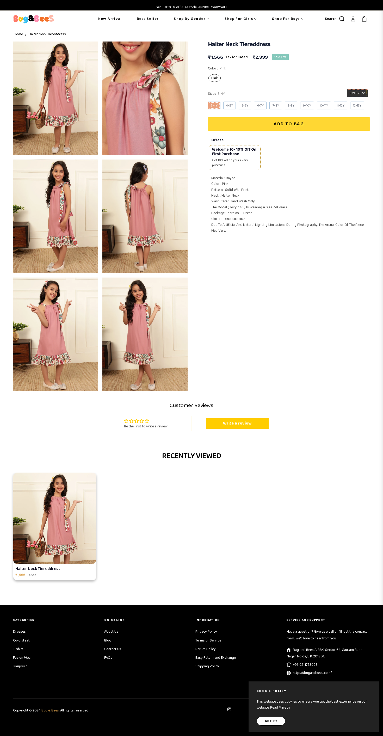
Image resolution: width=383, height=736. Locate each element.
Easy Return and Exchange (215, 658)
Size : (216, 94)
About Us (111, 631)
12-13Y (357, 105)
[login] (353, 19)
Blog (107, 640)
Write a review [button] (237, 423)
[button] (334, 18)
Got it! (271, 721)
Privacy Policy (206, 631)
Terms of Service (208, 640)
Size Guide (357, 93)
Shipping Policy (207, 666)
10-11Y (324, 105)
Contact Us (112, 649)
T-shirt (18, 649)
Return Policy (205, 649)
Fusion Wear (22, 658)
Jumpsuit (20, 666)
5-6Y (245, 105)
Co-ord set (21, 640)
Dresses (19, 631)
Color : (217, 68)
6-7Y (260, 105)
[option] (55, 98)
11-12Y (340, 105)
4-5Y (229, 105)
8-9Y (291, 105)
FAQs (108, 658)
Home (18, 34)
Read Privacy (280, 707)
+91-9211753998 (305, 665)
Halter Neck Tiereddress (37, 569)
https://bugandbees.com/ (312, 673)
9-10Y (307, 105)
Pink (214, 78)
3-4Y (214, 105)
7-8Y (276, 105)
